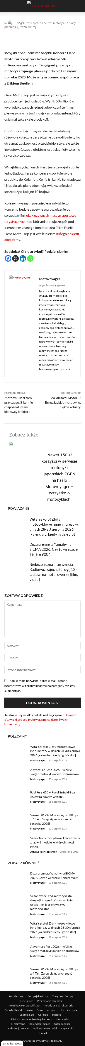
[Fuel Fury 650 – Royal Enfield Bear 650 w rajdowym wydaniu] (15, 798)
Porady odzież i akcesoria (58, 1005)
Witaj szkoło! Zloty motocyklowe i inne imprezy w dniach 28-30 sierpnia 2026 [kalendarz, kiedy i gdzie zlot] (55, 751)
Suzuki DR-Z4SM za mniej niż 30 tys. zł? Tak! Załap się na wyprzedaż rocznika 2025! (54, 819)
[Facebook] (8, 258)
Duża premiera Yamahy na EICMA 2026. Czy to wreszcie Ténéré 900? (53, 549)
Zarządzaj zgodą (12, 1043)
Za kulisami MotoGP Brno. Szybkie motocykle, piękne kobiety (63, 402)
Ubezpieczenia (68, 1010)
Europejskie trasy (38, 996)
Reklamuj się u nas (18, 1028)
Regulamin (67, 1028)
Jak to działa (27, 1014)
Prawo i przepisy (46, 1010)
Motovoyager (23, 23)
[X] (15, 258)
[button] (7, 6)
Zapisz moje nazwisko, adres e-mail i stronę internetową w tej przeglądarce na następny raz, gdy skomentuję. (39, 686)
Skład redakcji (62, 1023)
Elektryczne (18, 1023)
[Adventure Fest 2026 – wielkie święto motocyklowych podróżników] (15, 776)
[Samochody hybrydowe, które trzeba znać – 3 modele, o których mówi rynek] (15, 844)
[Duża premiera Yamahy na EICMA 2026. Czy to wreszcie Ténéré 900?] (15, 550)
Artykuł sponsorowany (43, 851)
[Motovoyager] (11, 23)
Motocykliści (63, 1019)
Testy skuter (26, 1001)
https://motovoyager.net (52, 285)
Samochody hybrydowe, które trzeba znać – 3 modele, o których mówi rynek (55, 842)
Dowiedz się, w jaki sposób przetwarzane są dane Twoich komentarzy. (40, 719)
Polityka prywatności (45, 1028)
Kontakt (42, 1033)
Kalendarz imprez (39, 1023)
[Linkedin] (23, 258)
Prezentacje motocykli (50, 1001)
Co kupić (43, 1014)
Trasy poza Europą (62, 996)
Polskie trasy (16, 996)
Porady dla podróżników (19, 1010)
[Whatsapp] (30, 258)
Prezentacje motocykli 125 (24, 1005)
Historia (56, 1014)
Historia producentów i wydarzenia (31, 1019)
